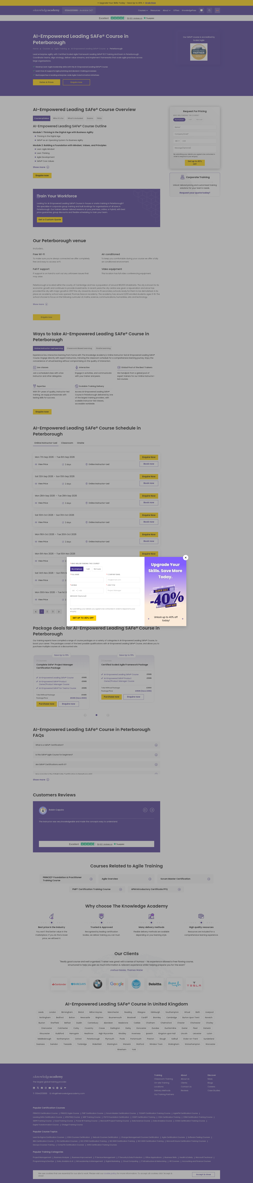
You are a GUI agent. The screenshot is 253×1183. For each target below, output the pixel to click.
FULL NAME (74, 574)
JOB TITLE (110, 585)
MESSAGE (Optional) (78, 596)
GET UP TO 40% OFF (83, 617)
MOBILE (73, 585)
